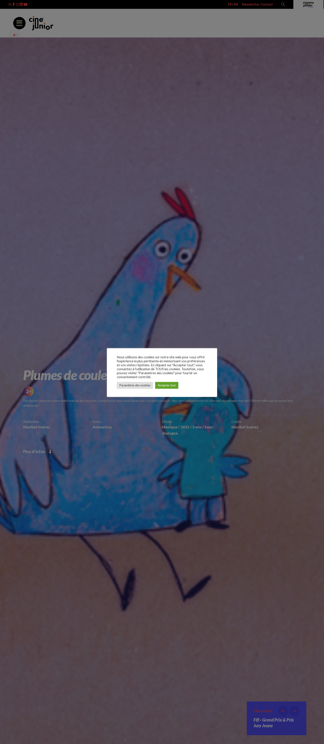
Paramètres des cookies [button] (134, 385)
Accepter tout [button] (167, 385)
